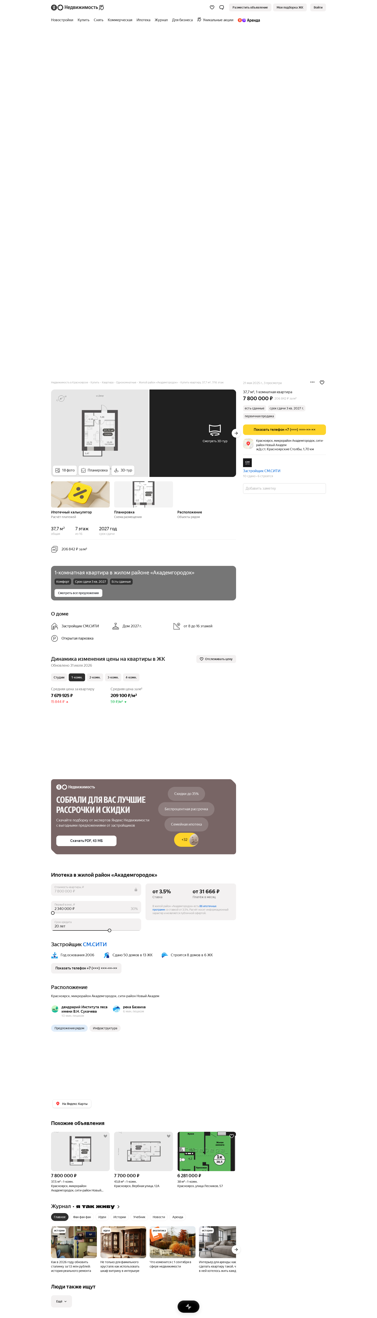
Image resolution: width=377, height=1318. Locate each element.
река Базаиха (134, 1007)
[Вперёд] (236, 433)
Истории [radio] (119, 1217)
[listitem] (80, 626)
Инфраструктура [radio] (105, 1028)
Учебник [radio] (139, 1217)
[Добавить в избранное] (322, 382)
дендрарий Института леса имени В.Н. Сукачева (85, 1009)
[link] (318, 7)
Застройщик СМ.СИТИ (261, 471)
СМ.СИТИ (95, 944)
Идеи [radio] (102, 1217)
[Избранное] (212, 7)
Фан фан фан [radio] (82, 1217)
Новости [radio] (159, 1217)
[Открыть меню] (312, 382)
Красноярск (60, 996)
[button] (222, 7)
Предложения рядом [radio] (69, 1028)
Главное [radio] (60, 1217)
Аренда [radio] (177, 1217)
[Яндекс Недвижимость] (78, 7)
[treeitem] (63, 20)
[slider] (96, 913)
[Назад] (51, 494)
